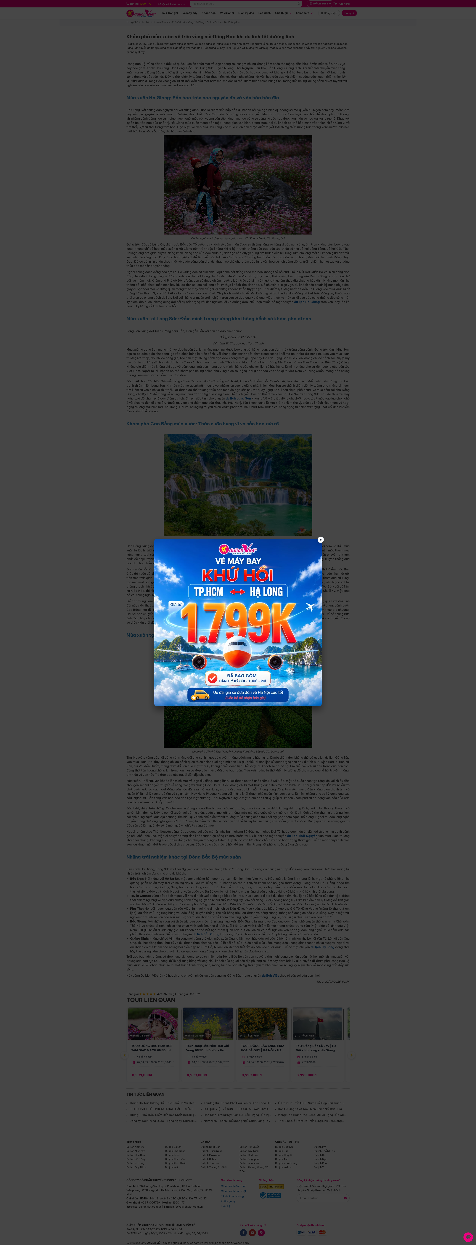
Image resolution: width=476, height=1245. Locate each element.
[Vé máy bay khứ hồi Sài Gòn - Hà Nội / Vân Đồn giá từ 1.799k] (238, 622)
